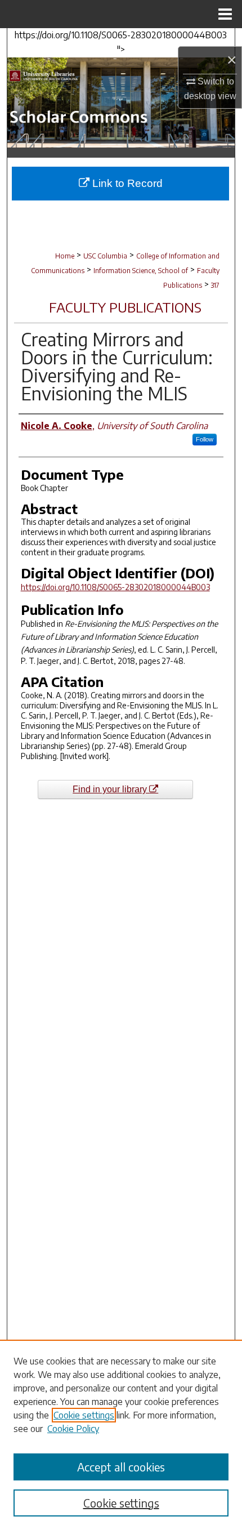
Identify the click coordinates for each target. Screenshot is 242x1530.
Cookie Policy (73, 1428)
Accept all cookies (121, 1467)
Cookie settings (83, 1415)
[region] (121, 1435)
